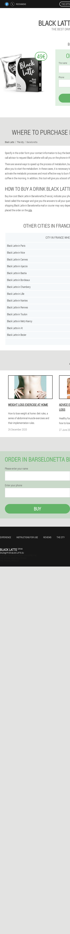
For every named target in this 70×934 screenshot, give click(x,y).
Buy (37, 509)
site (30, 210)
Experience (5, 537)
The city (61, 537)
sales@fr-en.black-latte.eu (12, 552)
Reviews (47, 537)
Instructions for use (27, 537)
